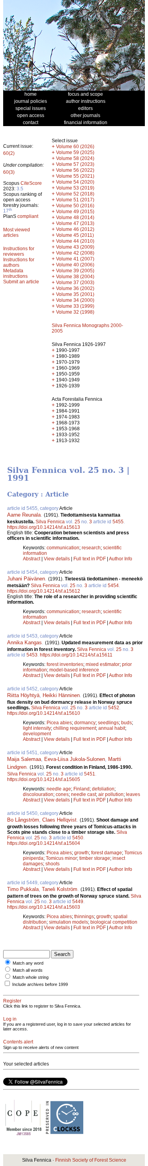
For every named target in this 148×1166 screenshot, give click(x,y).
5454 (113, 585)
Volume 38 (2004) (75, 276)
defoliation (103, 789)
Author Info (120, 559)
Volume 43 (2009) (75, 247)
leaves (133, 794)
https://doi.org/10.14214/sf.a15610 (43, 713)
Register (12, 1001)
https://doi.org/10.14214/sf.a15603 (43, 907)
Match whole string (31, 977)
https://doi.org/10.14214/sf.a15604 (43, 843)
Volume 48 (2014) (75, 217)
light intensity (37, 728)
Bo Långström (23, 820)
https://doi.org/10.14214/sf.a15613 (43, 527)
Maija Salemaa (24, 759)
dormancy (85, 722)
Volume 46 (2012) (75, 229)
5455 (118, 521)
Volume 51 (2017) (75, 200)
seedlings (108, 722)
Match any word (28, 963)
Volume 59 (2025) (75, 152)
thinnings (84, 916)
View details (57, 559)
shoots (52, 864)
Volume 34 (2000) (75, 300)
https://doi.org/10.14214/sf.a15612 (43, 591)
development (37, 733)
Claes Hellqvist (59, 820)
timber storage (94, 858)
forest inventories (65, 664)
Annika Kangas (24, 642)
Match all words (28, 970)
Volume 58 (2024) (75, 158)
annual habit (111, 728)
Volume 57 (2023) (75, 164)
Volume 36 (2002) (75, 288)
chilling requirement (74, 728)
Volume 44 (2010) (75, 241)
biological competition (113, 922)
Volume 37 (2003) (75, 282)
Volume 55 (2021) (75, 176)
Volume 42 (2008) (75, 253)
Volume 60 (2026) (75, 146)
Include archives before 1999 (40, 984)
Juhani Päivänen (26, 579)
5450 (77, 838)
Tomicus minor (61, 858)
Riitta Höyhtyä (23, 695)
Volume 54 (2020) (75, 182)
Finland (81, 789)
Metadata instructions (15, 273)
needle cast (83, 794)
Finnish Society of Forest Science (90, 1160)
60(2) (9, 153)
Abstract (31, 559)
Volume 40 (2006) (75, 265)
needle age (59, 789)
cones (62, 794)
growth (81, 852)
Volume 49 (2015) (75, 211)
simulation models (68, 922)
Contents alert (18, 1042)
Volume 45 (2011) (75, 235)
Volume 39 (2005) (75, 270)
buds (126, 722)
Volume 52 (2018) (75, 194)
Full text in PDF (89, 559)
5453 (31, 655)
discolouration (38, 794)
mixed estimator (103, 664)
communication (63, 547)
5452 (113, 707)
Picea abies (59, 722)
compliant (27, 216)
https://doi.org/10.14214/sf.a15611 (76, 655)
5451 (89, 774)
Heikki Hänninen (61, 695)
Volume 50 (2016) (75, 205)
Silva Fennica (50, 521)
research (91, 547)
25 (77, 521)
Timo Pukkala (23, 889)
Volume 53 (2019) (75, 188)
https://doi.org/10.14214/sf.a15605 (43, 779)
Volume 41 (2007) (75, 259)
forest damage (106, 852)
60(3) (9, 172)
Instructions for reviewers (18, 251)
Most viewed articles (16, 232)
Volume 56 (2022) (75, 170)
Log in (10, 1019)
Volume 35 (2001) (75, 294)
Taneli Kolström (59, 889)
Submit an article (21, 282)
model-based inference (74, 670)
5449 (77, 901)
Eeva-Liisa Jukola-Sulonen (74, 759)
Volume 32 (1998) (75, 312)
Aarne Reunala (24, 515)
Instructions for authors (18, 262)
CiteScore (31, 183)
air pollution (111, 794)
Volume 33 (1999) (75, 306)
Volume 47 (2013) (75, 223)
